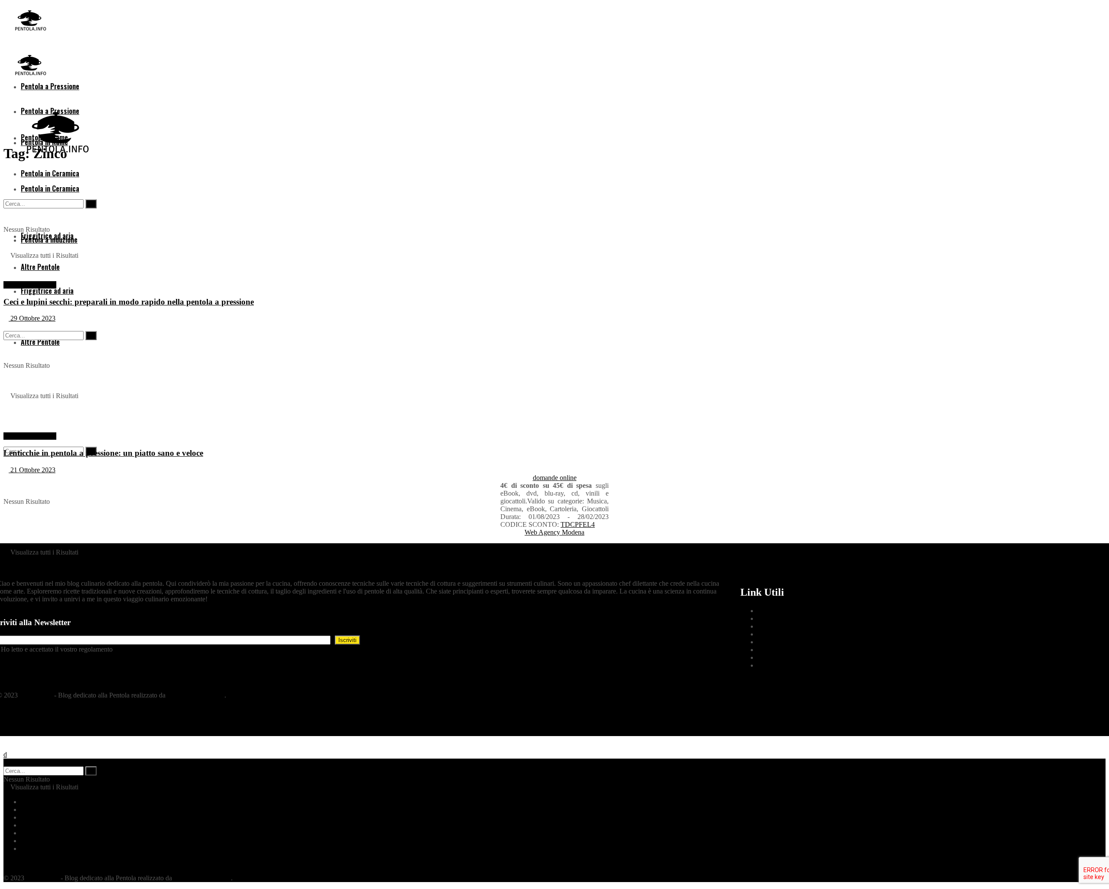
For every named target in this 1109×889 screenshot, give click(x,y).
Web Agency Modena (554, 532)
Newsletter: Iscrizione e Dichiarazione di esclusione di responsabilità (207, 649)
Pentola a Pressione (29, 285)
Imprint (768, 657)
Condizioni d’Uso (782, 626)
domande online (555, 477)
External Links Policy (787, 634)
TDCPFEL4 (578, 524)
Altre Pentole (39, 848)
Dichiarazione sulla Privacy (795, 618)
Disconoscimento (781, 665)
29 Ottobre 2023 (32, 318)
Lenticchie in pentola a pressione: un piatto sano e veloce (103, 452)
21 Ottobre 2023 (32, 470)
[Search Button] (91, 770)
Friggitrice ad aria (47, 291)
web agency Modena (195, 695)
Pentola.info (35, 695)
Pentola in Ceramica (48, 825)
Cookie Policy (777, 610)
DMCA (768, 649)
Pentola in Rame (43, 817)
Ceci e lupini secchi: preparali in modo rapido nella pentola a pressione (128, 301)
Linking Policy (778, 642)
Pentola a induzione (48, 833)
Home (29, 801)
